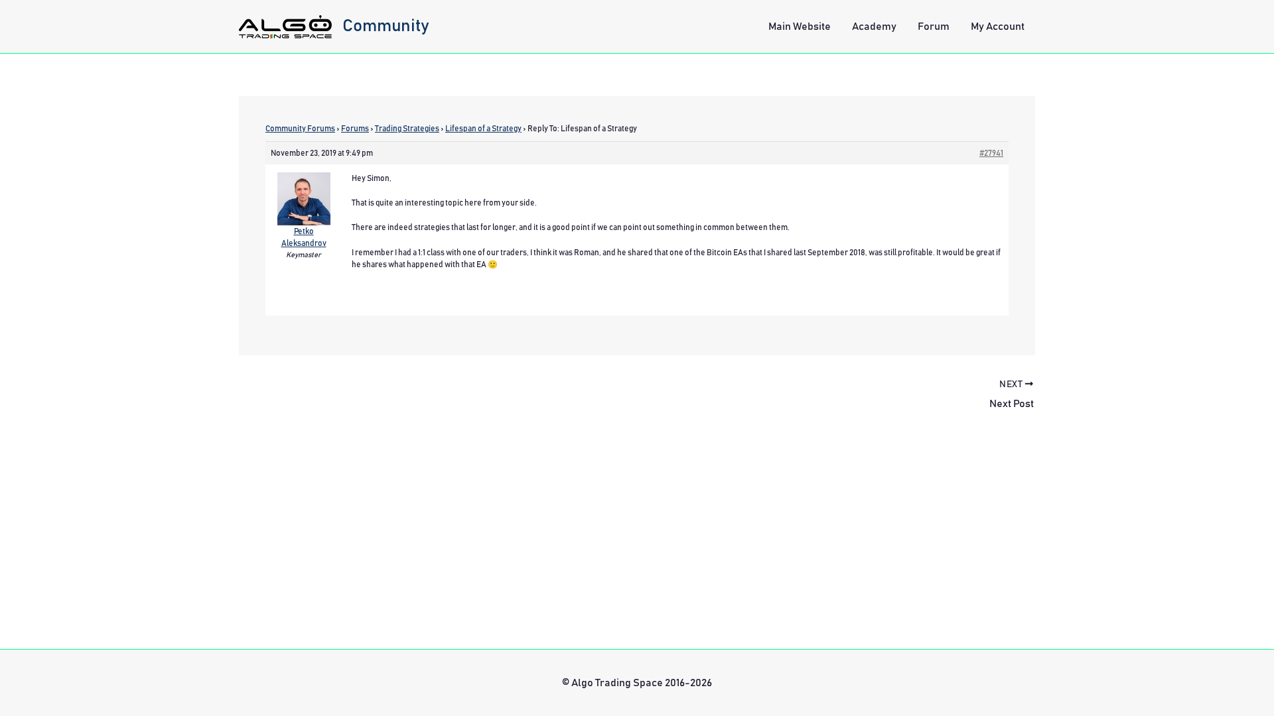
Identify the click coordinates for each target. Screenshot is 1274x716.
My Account (998, 26)
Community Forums (300, 129)
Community (385, 25)
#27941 (991, 153)
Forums (355, 129)
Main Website (799, 26)
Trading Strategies (407, 129)
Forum (934, 26)
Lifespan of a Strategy (483, 129)
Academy (874, 26)
